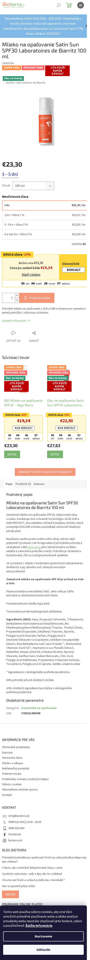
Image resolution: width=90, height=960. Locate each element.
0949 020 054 (16, 829)
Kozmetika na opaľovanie (39, 709)
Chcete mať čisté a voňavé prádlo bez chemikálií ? (33, 881)
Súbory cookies (12, 785)
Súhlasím (43, 949)
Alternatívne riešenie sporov (20, 790)
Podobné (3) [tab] (23, 481)
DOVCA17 (70, 267)
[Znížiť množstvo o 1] (17, 298)
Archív (10, 894)
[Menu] (80, 5)
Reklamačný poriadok (15, 769)
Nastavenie (43, 936)
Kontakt (7, 795)
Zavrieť (42, 331)
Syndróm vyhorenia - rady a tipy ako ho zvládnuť (32, 875)
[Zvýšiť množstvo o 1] (17, 293)
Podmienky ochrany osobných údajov (25, 780)
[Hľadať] (58, 5)
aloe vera (36, 544)
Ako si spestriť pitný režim (18, 887)
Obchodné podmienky (16, 748)
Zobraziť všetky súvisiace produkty (43, 468)
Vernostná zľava (12, 758)
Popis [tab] (9, 481)
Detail (12, 451)
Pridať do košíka (39, 295)
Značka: (26, 83)
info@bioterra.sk (19, 816)
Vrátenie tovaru (11, 774)
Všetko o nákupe (12, 764)
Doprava (7, 753)
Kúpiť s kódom (29, 272)
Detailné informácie (14, 318)
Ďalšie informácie (39, 925)
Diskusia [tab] (39, 481)
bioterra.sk (15, 841)
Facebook (14, 835)
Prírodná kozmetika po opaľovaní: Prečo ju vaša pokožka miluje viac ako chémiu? (41, 860)
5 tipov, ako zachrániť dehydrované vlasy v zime (32, 869)
